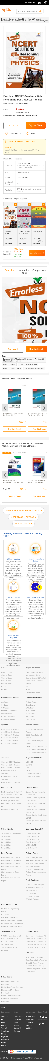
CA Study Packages (8, 717)
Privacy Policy (4, 1023)
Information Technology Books (12, 923)
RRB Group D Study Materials (36, 860)
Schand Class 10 (7, 842)
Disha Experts (22, 177)
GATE (28, 768)
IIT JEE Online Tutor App (34, 957)
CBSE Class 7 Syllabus (9, 744)
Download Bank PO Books (10, 858)
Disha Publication (23, 164)
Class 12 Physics (33, 19)
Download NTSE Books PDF (36, 942)
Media (3, 1034)
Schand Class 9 (7, 845)
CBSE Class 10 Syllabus (10, 735)
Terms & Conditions (5, 1029)
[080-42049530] (39, 2)
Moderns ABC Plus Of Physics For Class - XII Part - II (38, 414)
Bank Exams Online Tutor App (36, 960)
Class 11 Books (6, 675)
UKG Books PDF (32, 848)
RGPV (28, 689)
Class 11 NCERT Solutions (10, 765)
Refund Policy (4, 1044)
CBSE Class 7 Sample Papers (36, 752)
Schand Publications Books (11, 833)
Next (44, 407)
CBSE (3, 687)
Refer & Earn (30, 1017)
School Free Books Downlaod (11, 996)
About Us (4, 1017)
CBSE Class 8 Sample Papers (36, 749)
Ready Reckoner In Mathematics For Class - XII (13, 481)
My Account (30, 1019)
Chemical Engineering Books (11, 926)
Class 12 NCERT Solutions (11, 762)
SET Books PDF (7, 945)
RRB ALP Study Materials (35, 869)
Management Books (33, 675)
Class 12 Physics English (12, 368)
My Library (29, 1028)
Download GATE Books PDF (36, 945)
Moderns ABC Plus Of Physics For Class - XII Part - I (13, 414)
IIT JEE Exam (30, 711)
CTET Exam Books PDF (9, 939)
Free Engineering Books (34, 672)
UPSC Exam (30, 719)
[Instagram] (43, 1024)
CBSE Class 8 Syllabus (9, 741)
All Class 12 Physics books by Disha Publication (29, 167)
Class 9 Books (6, 681)
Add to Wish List (15, 133)
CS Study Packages (8, 719)
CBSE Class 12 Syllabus (10, 729)
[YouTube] (46, 1017)
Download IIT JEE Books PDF (36, 936)
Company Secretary (33, 776)
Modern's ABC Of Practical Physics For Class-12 (37, 481)
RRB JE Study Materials (34, 858)
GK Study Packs (31, 890)
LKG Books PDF (31, 845)
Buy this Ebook (14, 429)
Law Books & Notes (33, 692)
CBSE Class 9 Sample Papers (36, 746)
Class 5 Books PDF (33, 842)
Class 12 (21, 19)
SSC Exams (30, 717)
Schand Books (6, 714)
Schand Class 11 (7, 839)
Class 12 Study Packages (35, 885)
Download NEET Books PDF (36, 939)
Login (26, 2)
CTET (28, 771)
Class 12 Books (6, 672)
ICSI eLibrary (18, 1017)
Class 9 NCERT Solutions (10, 782)
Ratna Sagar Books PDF (10, 801)
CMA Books (5, 708)
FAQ (2, 1019)
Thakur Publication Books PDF (12, 798)
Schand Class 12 (7, 836)
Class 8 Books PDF (33, 833)
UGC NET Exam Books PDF (11, 936)
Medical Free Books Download (12, 987)
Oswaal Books (6, 684)
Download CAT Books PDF (35, 947)
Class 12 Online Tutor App (35, 963)
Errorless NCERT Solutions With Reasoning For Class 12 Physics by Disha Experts (23, 360)
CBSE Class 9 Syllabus (9, 738)
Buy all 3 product (37, 253)
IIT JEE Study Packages (34, 888)
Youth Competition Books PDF (12, 795)
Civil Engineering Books (9, 917)
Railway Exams (31, 702)
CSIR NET (29, 765)
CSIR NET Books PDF (9, 942)
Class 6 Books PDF (33, 839)
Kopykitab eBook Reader (17, 1022)
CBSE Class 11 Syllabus (10, 732)
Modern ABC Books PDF (10, 809)
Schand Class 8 (7, 848)
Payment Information (5, 1038)
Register (32, 2)
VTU (27, 687)
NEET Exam (30, 714)
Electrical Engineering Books (11, 920)
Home (3, 19)
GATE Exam (30, 708)
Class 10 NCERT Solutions (11, 768)
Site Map (17, 1031)
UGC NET (29, 762)
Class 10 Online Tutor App (35, 966)
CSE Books (5, 915)
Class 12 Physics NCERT (28, 365)
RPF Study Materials (33, 866)
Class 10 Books (6, 678)
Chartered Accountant (33, 774)
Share (33, 133)
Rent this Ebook (14, 496)
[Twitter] (43, 1017)
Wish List (29, 1025)
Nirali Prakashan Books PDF (11, 792)
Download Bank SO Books (10, 863)
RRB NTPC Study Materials (35, 863)
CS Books (4, 705)
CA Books (4, 702)
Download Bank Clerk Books (11, 860)
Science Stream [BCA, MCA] (36, 678)
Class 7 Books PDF (33, 836)
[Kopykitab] (6, 9)
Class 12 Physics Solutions (34, 368)
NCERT (4, 689)
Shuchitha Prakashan (9, 711)
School (11, 19)
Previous (5, 407)
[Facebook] (40, 1017)
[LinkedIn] (40, 1024)
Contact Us (4, 1008)
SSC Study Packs (32, 893)
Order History (30, 1022)
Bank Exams (30, 705)
